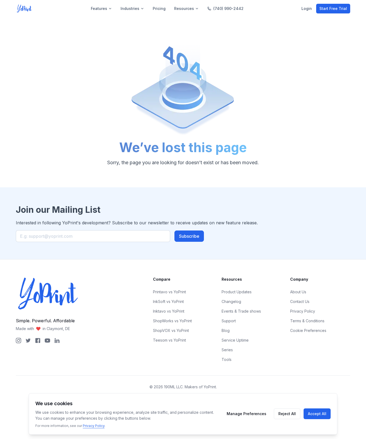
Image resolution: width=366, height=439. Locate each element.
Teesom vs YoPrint (169, 340)
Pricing (159, 8)
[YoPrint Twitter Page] (28, 340)
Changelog (231, 301)
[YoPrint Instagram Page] (18, 340)
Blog (226, 330)
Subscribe (189, 236)
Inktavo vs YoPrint (168, 311)
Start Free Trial (333, 8)
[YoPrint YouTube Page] (47, 340)
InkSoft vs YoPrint (168, 301)
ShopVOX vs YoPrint (171, 330)
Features (99, 8)
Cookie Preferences (308, 330)
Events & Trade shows (241, 311)
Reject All (287, 413)
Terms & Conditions (307, 321)
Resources (184, 8)
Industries (130, 8)
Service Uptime (235, 340)
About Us (298, 292)
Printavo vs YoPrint (169, 292)
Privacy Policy (302, 311)
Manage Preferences (246, 413)
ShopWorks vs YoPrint (172, 321)
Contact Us (299, 301)
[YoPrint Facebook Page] (37, 340)
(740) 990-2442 (228, 8)
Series (227, 349)
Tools (226, 359)
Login (306, 8)
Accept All (317, 413)
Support (229, 321)
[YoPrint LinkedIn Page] (57, 340)
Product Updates (237, 292)
